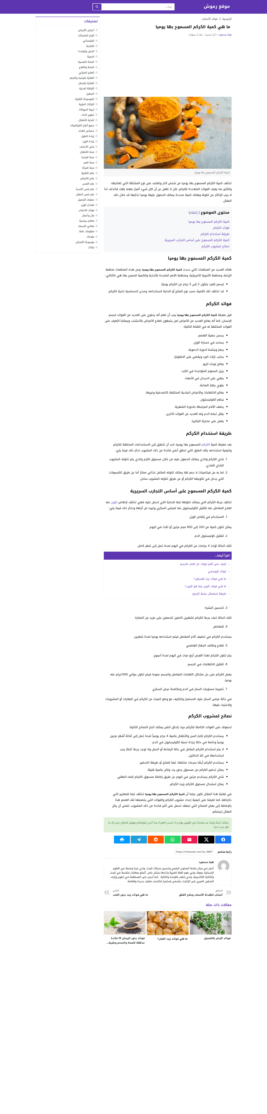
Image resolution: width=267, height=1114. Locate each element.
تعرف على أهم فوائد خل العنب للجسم (203, 564)
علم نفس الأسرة (85, 189)
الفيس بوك (185, 822)
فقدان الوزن (87, 205)
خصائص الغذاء (86, 130)
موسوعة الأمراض (85, 242)
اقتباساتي (88, 40)
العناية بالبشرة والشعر (82, 77)
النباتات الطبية (86, 104)
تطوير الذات (87, 114)
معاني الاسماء (86, 226)
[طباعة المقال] (122, 839)
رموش (132, 822)
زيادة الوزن (88, 141)
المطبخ (90, 93)
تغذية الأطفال (86, 120)
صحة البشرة (87, 157)
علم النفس (88, 183)
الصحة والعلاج (86, 67)
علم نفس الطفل (85, 194)
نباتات (91, 247)
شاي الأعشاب (86, 146)
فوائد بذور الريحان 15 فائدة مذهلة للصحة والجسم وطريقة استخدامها (126, 943)
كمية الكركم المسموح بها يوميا (208, 221)
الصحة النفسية (86, 61)
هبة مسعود (225, 34)
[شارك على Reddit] (156, 839)
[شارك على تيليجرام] (139, 839)
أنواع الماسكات (86, 35)
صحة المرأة (88, 167)
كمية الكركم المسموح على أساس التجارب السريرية (197, 240)
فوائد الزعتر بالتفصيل (217, 938)
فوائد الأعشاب (210, 18)
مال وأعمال (88, 215)
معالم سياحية (86, 220)
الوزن (114, 502)
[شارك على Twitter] (206, 839)
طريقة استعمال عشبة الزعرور (209, 593)
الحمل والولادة (86, 51)
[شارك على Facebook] (223, 839)
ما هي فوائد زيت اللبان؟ (172, 938)
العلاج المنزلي (86, 72)
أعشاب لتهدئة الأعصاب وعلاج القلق (201, 893)
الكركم (206, 444)
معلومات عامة (86, 231)
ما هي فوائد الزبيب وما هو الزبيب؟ (205, 586)
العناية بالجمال (86, 83)
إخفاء (193, 212)
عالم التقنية (87, 173)
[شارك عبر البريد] (189, 839)
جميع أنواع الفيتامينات (82, 125)
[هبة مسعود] (223, 866)
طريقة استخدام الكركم (215, 234)
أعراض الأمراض (86, 30)
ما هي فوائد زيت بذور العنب (130, 893)
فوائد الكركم (221, 227)
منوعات (90, 236)
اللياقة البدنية (86, 88)
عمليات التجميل (86, 199)
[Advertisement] (168, 66)
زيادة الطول (87, 136)
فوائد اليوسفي (217, 571)
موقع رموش (217, 6)
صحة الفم (89, 162)
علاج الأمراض (87, 178)
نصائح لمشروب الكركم (215, 246)
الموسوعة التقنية (84, 99)
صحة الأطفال (87, 152)
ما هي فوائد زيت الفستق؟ (210, 579)
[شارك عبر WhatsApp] (173, 839)
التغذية (90, 46)
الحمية (90, 56)
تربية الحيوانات (86, 109)
